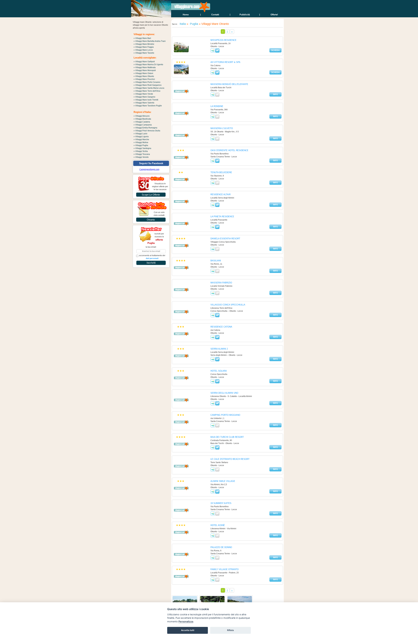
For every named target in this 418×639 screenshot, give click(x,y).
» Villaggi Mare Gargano (144, 97)
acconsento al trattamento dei (152, 257)
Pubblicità (245, 14)
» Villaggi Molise (141, 142)
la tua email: (151, 247)
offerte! (274, 14)
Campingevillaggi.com (149, 169)
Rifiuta (230, 630)
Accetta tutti (187, 630)
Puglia (193, 23)
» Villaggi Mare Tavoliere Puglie (148, 106)
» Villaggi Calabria (142, 122)
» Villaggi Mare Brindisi (144, 44)
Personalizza (185, 621)
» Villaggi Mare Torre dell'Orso (147, 91)
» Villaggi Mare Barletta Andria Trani (150, 41)
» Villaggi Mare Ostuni (143, 73)
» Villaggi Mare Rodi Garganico (147, 85)
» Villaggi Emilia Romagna (145, 128)
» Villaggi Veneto (141, 157)
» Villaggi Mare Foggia (144, 47)
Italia (182, 23)
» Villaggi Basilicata (142, 119)
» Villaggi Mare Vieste (143, 94)
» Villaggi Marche (141, 139)
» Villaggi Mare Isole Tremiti (146, 100)
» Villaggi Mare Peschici (144, 79)
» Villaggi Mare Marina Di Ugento (148, 64)
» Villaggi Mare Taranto (144, 53)
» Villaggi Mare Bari (142, 38)
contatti (215, 14)
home (186, 14)
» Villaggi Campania (143, 125)
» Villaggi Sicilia (141, 151)
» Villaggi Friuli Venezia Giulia (147, 131)
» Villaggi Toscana (142, 154)
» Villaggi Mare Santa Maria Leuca (149, 88)
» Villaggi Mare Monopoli (145, 70)
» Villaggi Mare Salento (144, 103)
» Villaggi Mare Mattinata (145, 67)
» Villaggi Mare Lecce (143, 50)
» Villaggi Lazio (140, 133)
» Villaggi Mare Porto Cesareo (147, 82)
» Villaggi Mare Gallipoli (144, 61)
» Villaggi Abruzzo (142, 116)
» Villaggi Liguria (141, 136)
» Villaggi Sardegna (142, 148)
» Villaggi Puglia (141, 145)
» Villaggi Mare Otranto (144, 76)
